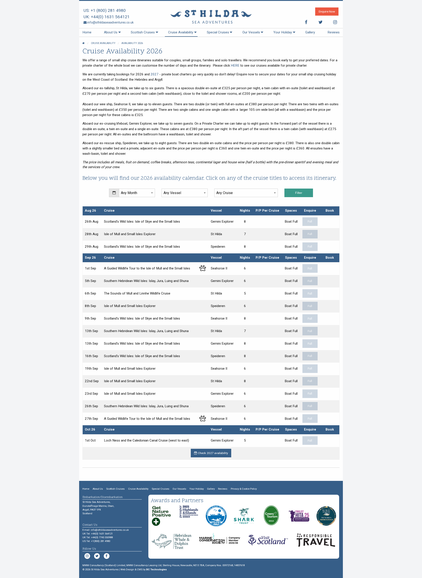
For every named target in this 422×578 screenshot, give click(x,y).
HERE (235, 65)
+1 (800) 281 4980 (108, 10)
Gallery (310, 32)
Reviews (333, 32)
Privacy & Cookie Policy (244, 488)
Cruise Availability (180, 32)
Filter (298, 192)
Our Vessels (251, 32)
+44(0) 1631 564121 (110, 16)
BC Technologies (156, 569)
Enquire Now (327, 11)
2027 (154, 74)
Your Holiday (282, 32)
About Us (110, 32)
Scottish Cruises (143, 32)
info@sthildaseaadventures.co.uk (110, 22)
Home (86, 32)
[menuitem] (87, 32)
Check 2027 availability (212, 453)
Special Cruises (218, 32)
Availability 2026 (132, 43)
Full (310, 221)
